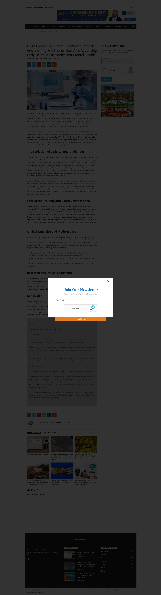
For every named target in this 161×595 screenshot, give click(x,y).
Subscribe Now (80, 319)
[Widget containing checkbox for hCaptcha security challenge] (80, 308)
